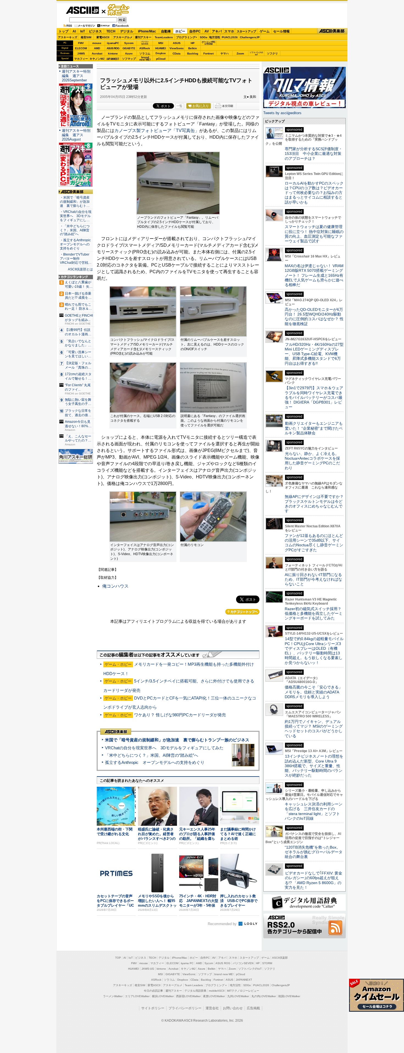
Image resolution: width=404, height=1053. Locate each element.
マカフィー (81, 58)
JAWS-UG (148, 968)
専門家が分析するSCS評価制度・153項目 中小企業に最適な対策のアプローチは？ (313, 154)
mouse (96, 43)
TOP (118, 957)
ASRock (144, 48)
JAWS (81, 53)
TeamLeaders (164, 37)
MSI (160, 43)
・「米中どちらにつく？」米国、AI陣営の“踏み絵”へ (75, 230)
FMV (81, 43)
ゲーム (265, 31)
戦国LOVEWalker (289, 996)
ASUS (177, 43)
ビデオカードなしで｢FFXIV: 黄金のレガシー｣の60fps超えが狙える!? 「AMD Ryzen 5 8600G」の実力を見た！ (313, 880)
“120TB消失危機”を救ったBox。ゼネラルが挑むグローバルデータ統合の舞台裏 (313, 852)
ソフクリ (272, 53)
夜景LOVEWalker (214, 996)
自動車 (166, 31)
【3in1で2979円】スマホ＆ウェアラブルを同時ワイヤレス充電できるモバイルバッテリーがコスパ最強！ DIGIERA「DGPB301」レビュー (314, 397)
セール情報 (281, 31)
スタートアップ (246, 31)
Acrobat (97, 53)
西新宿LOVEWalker (188, 996)
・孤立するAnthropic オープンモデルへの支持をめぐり (76, 244)
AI (74, 31)
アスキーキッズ (67, 37)
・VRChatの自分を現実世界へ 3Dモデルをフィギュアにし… (76, 216)
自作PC (195, 31)
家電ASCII (102, 37)
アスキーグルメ (122, 37)
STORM (267, 963)
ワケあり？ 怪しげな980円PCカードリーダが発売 (180, 714)
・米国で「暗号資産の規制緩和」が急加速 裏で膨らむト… (75, 202)
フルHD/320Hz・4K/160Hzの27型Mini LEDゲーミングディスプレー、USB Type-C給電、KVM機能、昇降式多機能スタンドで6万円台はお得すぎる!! (314, 354)
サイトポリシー (152, 1008)
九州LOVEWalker (238, 996)
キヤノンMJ (97, 58)
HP (193, 43)
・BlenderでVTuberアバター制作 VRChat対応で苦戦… (76, 259)
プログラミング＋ (216, 985)
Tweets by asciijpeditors (282, 113)
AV (206, 31)
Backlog (192, 53)
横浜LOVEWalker (163, 996)
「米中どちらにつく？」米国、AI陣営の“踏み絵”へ (151, 755)
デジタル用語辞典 (195, 990)
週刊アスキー (143, 37)
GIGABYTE (129, 48)
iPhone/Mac (147, 31)
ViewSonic (177, 48)
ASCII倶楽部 (332, 31)
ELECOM (81, 48)
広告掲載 (253, 1008)
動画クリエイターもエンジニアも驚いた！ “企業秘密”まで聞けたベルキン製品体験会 (314, 428)
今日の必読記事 (153, 990)
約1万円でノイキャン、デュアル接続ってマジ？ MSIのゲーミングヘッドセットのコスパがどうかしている (314, 728)
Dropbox (161, 53)
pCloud (160, 58)
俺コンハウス (115, 586)
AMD (97, 48)
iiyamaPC (113, 43)
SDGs (203, 37)
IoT (82, 31)
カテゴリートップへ (242, 612)
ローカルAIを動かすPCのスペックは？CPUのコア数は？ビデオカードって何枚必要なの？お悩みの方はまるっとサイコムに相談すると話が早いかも (314, 192)
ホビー (180, 31)
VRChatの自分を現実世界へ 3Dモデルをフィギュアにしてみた (164, 747)
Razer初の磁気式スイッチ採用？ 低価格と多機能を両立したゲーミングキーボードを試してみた (315, 614)
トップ (63, 31)
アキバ (217, 31)
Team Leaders (194, 985)
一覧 (179, 106)
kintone (113, 53)
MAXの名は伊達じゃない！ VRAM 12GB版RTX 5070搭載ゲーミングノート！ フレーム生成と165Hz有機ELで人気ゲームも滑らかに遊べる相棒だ (314, 275)
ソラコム (144, 53)
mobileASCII (217, 990)
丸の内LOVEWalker (263, 996)
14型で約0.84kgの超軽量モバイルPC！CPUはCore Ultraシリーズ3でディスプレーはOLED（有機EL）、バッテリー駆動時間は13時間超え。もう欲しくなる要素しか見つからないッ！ (314, 651)
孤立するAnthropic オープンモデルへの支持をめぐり (154, 762)
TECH (110, 31)
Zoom (240, 53)
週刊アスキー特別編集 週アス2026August (76, 134)
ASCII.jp (82, 10)
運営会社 (212, 1008)
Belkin (192, 48)
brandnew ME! (145, 58)
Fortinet (208, 53)
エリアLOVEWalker (137, 996)
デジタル (126, 31)
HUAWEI (160, 48)
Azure (129, 53)
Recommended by (223, 924)
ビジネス (95, 31)
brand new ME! (224, 974)
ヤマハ (224, 53)
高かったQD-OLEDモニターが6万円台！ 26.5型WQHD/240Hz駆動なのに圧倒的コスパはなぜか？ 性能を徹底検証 (314, 316)
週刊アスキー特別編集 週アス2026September (76, 75)
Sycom (129, 43)
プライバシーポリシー (184, 1008)
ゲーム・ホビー (119, 10)
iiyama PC (187, 963)
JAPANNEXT (112, 59)
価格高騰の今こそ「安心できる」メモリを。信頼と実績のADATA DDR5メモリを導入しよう (313, 692)
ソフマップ (129, 58)
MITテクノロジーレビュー (243, 990)
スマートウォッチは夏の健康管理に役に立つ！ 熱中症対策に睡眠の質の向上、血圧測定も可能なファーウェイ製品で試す (314, 233)
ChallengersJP (250, 37)
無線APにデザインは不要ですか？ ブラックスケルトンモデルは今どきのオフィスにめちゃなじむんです (316, 503)
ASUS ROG (113, 48)
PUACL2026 (230, 37)
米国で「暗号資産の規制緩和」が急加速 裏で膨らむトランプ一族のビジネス (177, 739)
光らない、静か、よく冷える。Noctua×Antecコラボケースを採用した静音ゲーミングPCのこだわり (312, 460)
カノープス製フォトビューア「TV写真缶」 (156, 130)
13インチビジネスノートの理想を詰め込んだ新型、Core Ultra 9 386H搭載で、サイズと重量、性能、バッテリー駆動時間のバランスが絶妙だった (314, 765)
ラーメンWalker (113, 996)
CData (177, 53)
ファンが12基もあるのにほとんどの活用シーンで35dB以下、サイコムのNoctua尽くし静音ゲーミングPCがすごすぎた (314, 542)
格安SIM (86, 37)
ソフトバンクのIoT (256, 53)
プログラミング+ (186, 37)
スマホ (229, 31)
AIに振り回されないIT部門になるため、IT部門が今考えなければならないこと (313, 579)
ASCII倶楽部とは (80, 269)
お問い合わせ (233, 1008)
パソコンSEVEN (145, 43)
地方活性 (214, 37)
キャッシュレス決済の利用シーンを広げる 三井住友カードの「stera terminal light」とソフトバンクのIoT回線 (313, 811)
